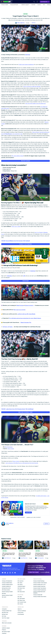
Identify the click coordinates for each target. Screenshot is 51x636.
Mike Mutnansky (9, 447)
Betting (4, 550)
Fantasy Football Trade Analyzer (40, 582)
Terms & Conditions (22, 610)
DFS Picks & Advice (6, 589)
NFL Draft (4, 597)
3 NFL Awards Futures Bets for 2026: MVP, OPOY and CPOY (8, 554)
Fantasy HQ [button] (44, 1)
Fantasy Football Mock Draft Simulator (39, 592)
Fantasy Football (4, 4)
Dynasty (39, 4)
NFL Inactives (20, 581)
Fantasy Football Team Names (39, 588)
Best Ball (33, 4)
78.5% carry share (16, 226)
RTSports (4, 629)
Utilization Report (21, 586)
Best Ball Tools (5, 612)
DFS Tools (4, 616)
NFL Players (20, 584)
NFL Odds (20, 596)
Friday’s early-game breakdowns (26, 64)
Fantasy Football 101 (6, 586)
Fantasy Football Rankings (38, 581)
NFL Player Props (21, 600)
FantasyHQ (4, 609)
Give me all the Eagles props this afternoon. (35, 103)
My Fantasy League (6, 631)
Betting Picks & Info (6, 588)
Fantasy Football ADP (37, 594)
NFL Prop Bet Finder (22, 602)
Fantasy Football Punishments (39, 589)
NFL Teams (20, 582)
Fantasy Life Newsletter (7, 581)
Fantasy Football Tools (6, 610)
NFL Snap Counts (21, 591)
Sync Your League (5, 617)
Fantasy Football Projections (39, 586)
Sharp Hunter (10, 448)
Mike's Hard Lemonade (6, 622)
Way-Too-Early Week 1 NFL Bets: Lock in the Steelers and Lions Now (25, 554)
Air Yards (19, 589)
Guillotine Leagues (6, 628)
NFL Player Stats (21, 588)
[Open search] (34, 1)
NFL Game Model (21, 598)
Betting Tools (5, 614)
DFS (44, 4)
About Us (19, 609)
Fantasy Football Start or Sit (39, 584)
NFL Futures (20, 603)
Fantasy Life (7, 1)
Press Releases (21, 614)
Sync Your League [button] (34, 572)
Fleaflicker (4, 633)
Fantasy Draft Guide (14, 4)
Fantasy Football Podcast (7, 584)
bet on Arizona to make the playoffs (31, 86)
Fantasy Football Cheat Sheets (39, 596)
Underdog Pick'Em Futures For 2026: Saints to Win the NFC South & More (41, 554)
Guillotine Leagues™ (25, 4)
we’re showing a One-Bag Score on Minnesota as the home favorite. (21, 463)
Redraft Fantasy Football (7, 591)
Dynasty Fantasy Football (7, 595)
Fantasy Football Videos (7, 582)
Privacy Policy (20, 612)
